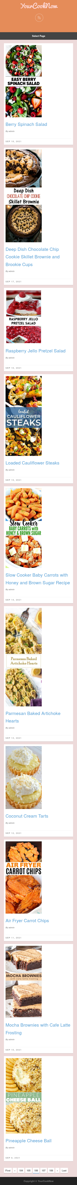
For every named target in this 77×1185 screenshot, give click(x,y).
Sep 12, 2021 (14, 833)
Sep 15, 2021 (14, 480)
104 (21, 1170)
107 (43, 1170)
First (7, 1170)
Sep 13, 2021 (14, 738)
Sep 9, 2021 (13, 1157)
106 (36, 1170)
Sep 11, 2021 (14, 937)
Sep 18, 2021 (14, 141)
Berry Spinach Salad (26, 124)
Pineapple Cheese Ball (29, 1140)
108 (51, 1170)
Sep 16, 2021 (14, 368)
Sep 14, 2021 (14, 599)
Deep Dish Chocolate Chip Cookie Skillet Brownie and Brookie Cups (33, 256)
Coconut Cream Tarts (27, 815)
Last (64, 1170)
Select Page (38, 36)
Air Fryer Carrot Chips (27, 920)
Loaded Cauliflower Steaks (32, 462)
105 (28, 1170)
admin (12, 131)
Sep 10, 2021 (14, 1049)
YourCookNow (38, 5)
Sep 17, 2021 (14, 281)
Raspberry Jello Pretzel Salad (36, 350)
